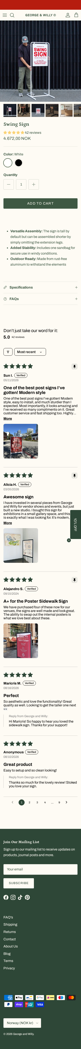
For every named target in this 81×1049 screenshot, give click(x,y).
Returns (9, 932)
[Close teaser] (69, 540)
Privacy (9, 968)
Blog (7, 953)
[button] (14, 132)
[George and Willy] (40, 15)
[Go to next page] (67, 802)
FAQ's (8, 917)
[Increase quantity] (34, 184)
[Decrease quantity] (8, 184)
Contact (9, 939)
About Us (10, 946)
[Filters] (8, 352)
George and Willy (23, 1034)
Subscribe (19, 883)
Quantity (10, 175)
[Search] (14, 15)
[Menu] (5, 15)
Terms (8, 961)
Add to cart (40, 203)
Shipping (10, 924)
